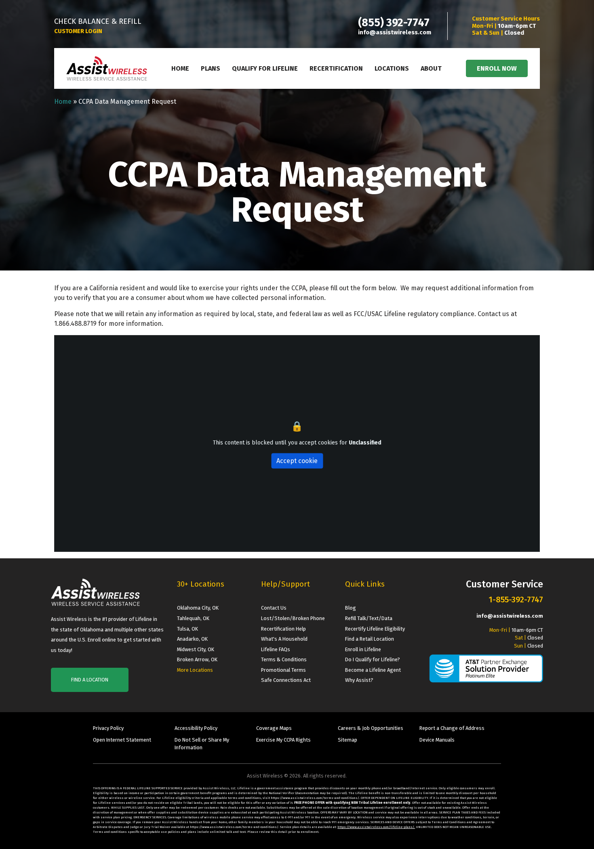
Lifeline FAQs (275, 649)
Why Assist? (359, 680)
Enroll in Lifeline (363, 649)
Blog (350, 608)
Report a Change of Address (451, 728)
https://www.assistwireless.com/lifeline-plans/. (376, 827)
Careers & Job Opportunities (370, 728)
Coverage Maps (274, 728)
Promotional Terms (283, 670)
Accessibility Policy (196, 728)
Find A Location (89, 680)
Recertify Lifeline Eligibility (375, 629)
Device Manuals (437, 740)
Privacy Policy (108, 728)
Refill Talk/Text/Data (368, 618)
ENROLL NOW (497, 68)
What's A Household (284, 639)
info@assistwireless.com (394, 32)
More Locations (195, 670)
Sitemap (347, 740)
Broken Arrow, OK (197, 659)
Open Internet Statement (122, 740)
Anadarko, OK (192, 639)
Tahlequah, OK (193, 618)
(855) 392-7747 (394, 22)
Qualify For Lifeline (265, 68)
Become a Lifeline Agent (373, 670)
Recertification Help (283, 629)
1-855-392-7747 (516, 599)
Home (180, 68)
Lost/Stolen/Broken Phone (293, 618)
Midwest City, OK (195, 649)
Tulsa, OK (187, 629)
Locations (392, 68)
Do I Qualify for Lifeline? (372, 659)
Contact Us (273, 608)
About (431, 68)
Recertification (336, 68)
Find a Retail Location (369, 639)
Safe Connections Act (286, 680)
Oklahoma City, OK (198, 608)
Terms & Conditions (284, 659)
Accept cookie (297, 460)
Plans (210, 68)
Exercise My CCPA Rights (283, 740)
